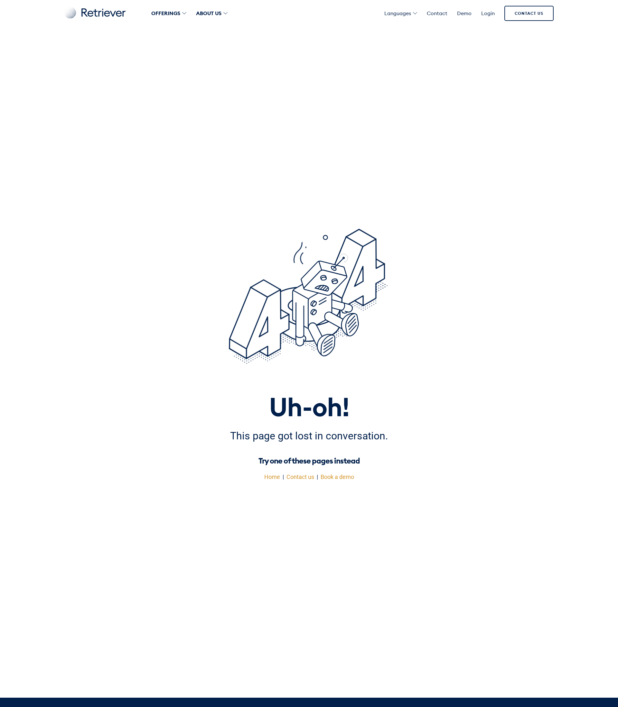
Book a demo (337, 476)
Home (272, 476)
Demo (464, 13)
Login (488, 13)
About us (208, 13)
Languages (397, 13)
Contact (437, 13)
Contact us (529, 13)
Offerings (165, 13)
